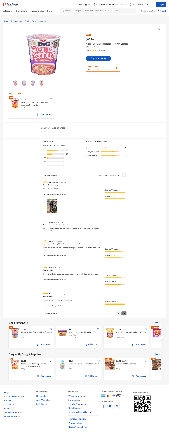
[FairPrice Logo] (10, 4)
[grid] (85, 107)
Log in (161, 4)
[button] (155, 11)
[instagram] (117, 407)
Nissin (98, 47)
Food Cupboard (16, 21)
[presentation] (52, 205)
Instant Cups (41, 21)
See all (158, 322)
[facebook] (103, 407)
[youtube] (110, 407)
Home (6, 21)
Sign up (150, 4)
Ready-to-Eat (29, 21)
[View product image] (15, 83)
